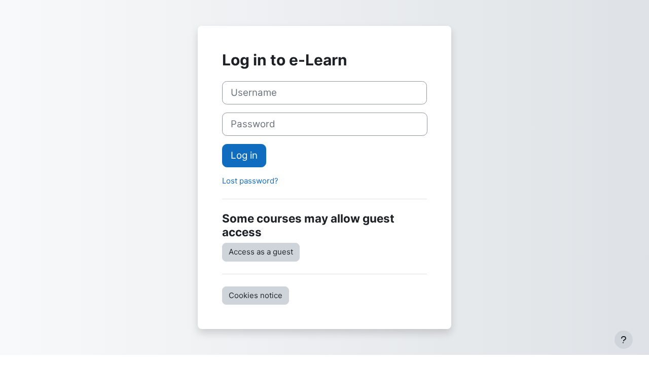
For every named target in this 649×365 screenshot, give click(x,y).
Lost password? (250, 181)
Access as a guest (261, 252)
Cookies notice (255, 295)
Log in (244, 155)
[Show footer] (624, 340)
